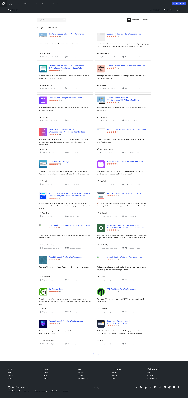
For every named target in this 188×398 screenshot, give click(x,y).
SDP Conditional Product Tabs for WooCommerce (69, 225)
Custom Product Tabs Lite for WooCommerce (126, 66)
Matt (149, 372)
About (10, 369)
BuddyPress (152, 378)
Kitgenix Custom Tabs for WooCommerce (124, 257)
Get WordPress (178, 3)
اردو (28, 387)
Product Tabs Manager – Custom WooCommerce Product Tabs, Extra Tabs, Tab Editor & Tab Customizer (69, 194)
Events (114, 372)
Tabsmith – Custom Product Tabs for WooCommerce (118, 322)
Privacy (10, 378)
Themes (45, 372)
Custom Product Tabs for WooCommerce (66, 34)
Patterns (45, 378)
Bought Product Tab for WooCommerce (65, 257)
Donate (115, 375)
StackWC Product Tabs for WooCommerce (125, 161)
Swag (115, 378)
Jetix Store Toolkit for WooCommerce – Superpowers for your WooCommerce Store (125, 226)
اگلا (97, 354)
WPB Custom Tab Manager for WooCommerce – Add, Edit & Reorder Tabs (67, 130)
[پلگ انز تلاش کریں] (64, 20)
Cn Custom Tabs (56, 289)
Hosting (10, 375)
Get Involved (116, 369)
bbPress (150, 375)
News (9, 372)
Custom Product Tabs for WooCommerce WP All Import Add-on (123, 99)
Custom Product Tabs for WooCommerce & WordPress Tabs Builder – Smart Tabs (66, 67)
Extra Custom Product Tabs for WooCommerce (126, 129)
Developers (81, 375)
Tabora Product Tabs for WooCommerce (66, 321)
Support (80, 372)
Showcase (46, 369)
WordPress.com (153, 369)
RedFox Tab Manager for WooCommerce (124, 193)
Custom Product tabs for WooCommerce (124, 34)
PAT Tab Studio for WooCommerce (121, 289)
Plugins (45, 375)
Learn (79, 369)
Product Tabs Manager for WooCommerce (67, 98)
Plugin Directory (13, 10)
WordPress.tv (83, 378)
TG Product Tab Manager (59, 161)
